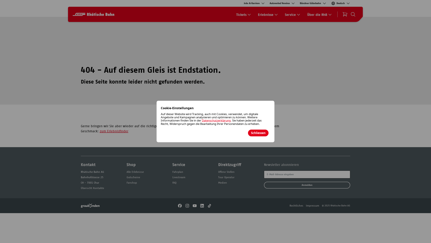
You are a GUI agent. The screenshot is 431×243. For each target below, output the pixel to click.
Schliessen (258, 133)
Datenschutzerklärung (216, 120)
